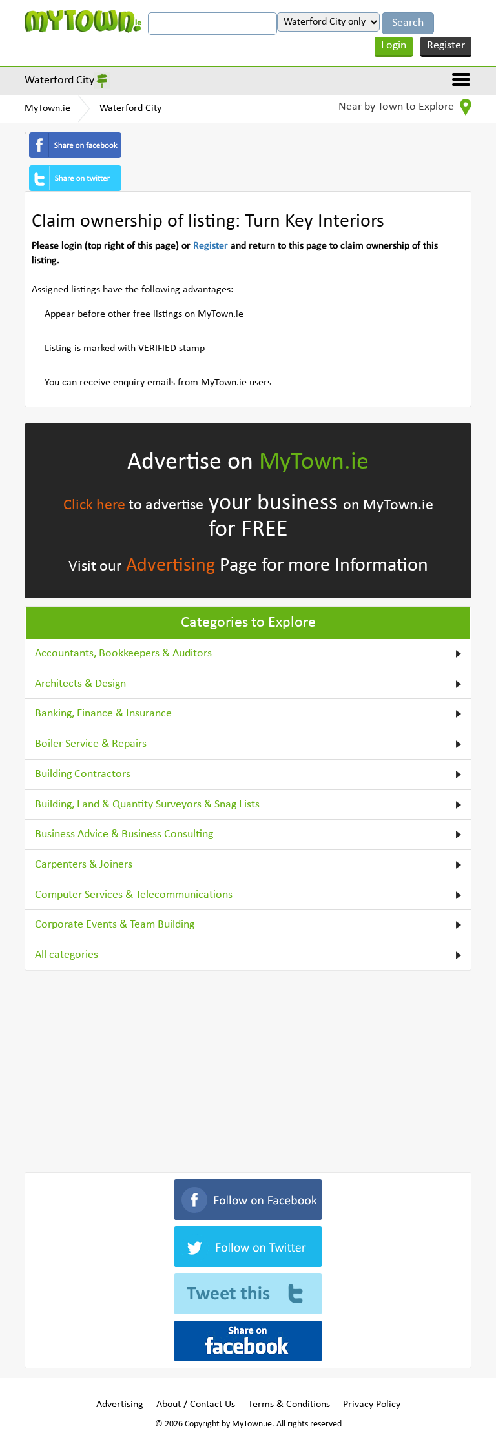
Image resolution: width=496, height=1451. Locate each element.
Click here (94, 505)
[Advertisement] (248, 1069)
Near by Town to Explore (397, 107)
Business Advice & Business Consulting (124, 834)
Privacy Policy (371, 1404)
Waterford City (59, 80)
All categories (66, 955)
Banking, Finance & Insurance (103, 713)
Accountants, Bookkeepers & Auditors (123, 653)
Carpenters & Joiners (83, 864)
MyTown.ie (47, 108)
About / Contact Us (195, 1404)
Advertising (170, 566)
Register (446, 45)
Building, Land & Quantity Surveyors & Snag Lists (147, 804)
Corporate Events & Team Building (114, 924)
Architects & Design (80, 684)
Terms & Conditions (289, 1404)
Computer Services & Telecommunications (133, 895)
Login (393, 45)
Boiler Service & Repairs (91, 744)
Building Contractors (82, 774)
